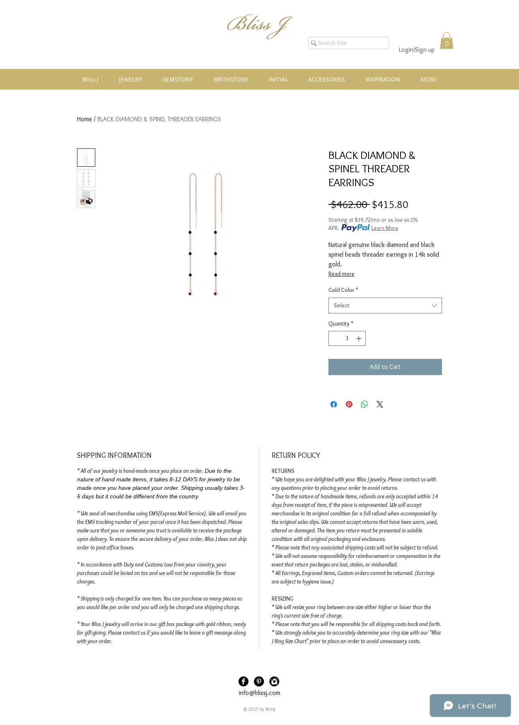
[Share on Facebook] (334, 404)
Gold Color (343, 290)
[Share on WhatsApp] (364, 404)
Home (84, 119)
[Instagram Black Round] (274, 681)
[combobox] (385, 305)
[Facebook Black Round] (243, 681)
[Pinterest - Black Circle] (259, 681)
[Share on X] (380, 404)
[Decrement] (335, 338)
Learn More (384, 228)
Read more (341, 273)
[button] (447, 40)
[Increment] (359, 338)
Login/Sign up (417, 50)
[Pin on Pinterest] (349, 404)
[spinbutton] (347, 338)
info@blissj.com (259, 693)
